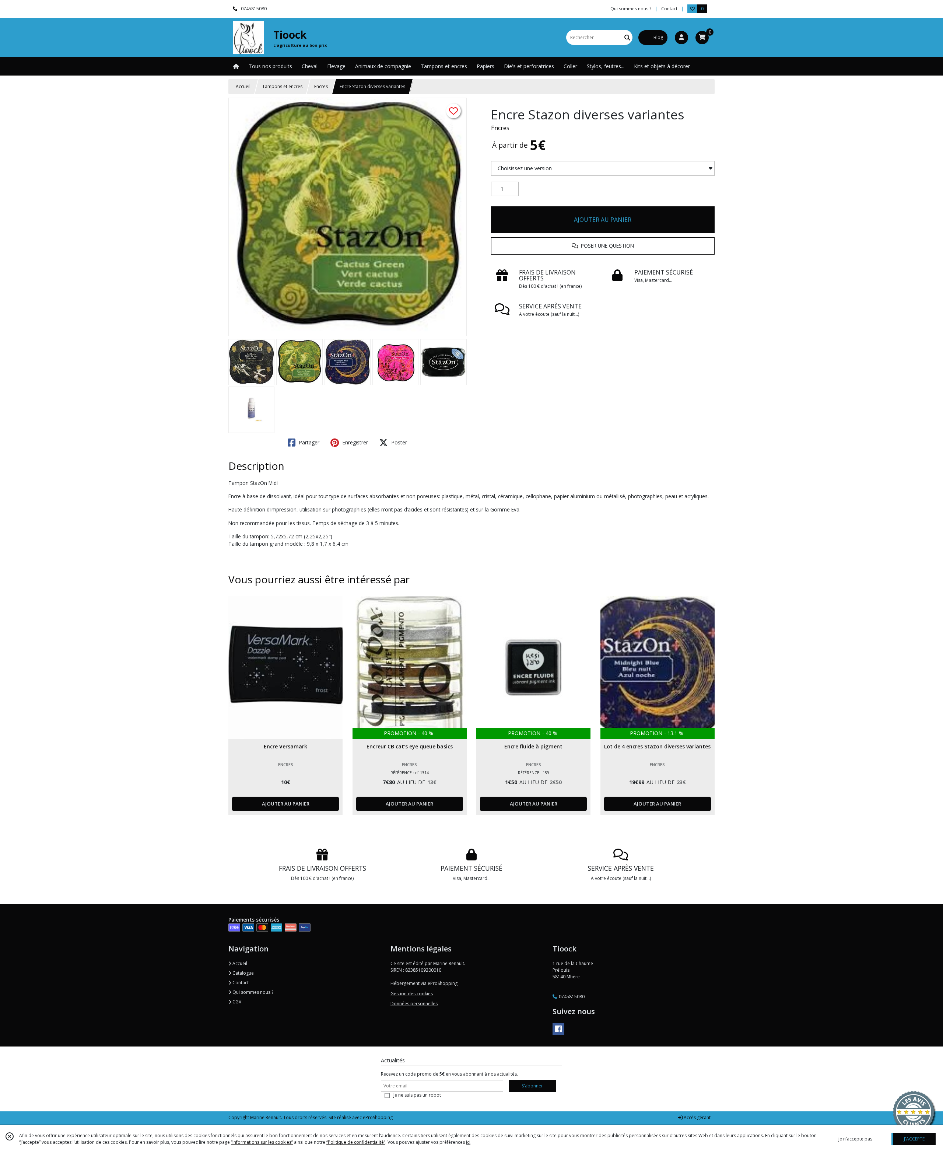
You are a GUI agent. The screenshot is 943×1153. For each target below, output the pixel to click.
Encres (321, 86)
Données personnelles (414, 1003)
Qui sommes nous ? (252, 992)
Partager (308, 442)
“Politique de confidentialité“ (355, 1142)
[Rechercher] (627, 37)
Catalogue (242, 973)
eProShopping (378, 1117)
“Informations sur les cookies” (262, 1142)
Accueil (243, 86)
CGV (236, 1002)
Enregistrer (354, 442)
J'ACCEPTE (914, 1139)
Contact (669, 9)
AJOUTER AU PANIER (602, 220)
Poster (398, 442)
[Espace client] (681, 37)
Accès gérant (697, 1117)
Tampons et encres (282, 86)
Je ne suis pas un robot (417, 1095)
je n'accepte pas (855, 1139)
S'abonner (532, 1086)
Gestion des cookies (411, 993)
